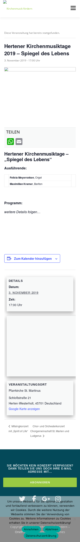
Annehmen (31, 529)
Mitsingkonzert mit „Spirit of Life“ (18, 428)
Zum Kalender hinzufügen (33, 258)
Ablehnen (51, 529)
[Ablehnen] (75, 519)
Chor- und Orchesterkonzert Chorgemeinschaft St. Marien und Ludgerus (49, 430)
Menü (72, 8)
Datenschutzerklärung (41, 535)
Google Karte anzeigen (24, 409)
